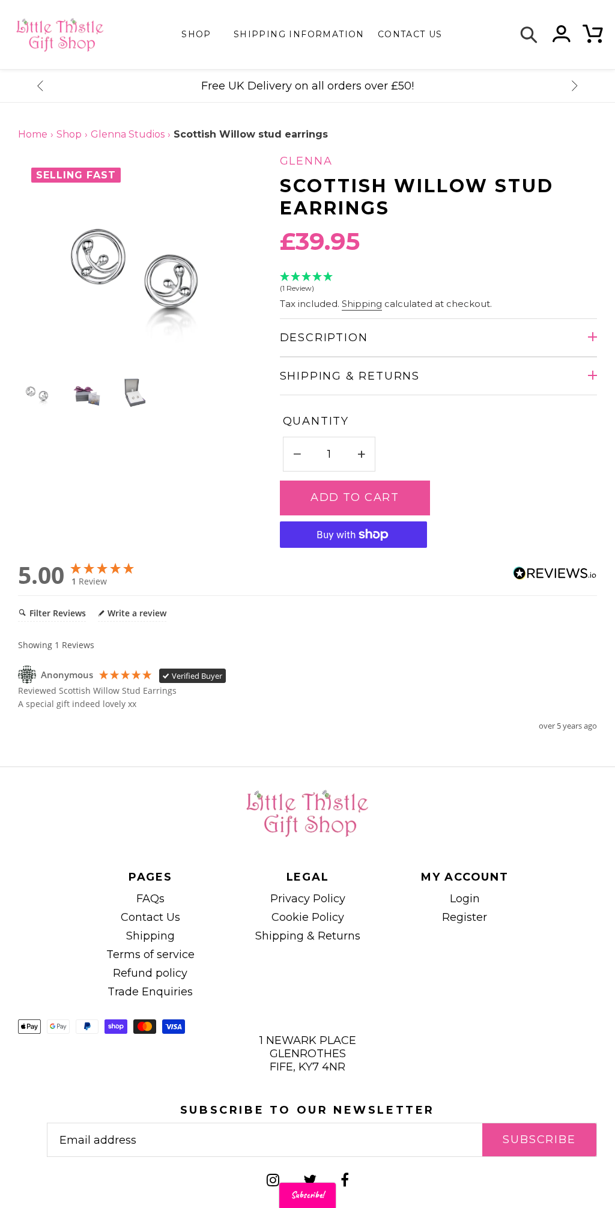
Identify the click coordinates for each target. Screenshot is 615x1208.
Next (575, 86)
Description (324, 337)
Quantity (316, 421)
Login (465, 898)
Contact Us (150, 917)
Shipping (362, 304)
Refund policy (150, 973)
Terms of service (150, 954)
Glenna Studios (128, 134)
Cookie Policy (307, 917)
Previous (40, 86)
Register (464, 917)
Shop (196, 34)
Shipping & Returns (350, 376)
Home (32, 134)
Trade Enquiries (150, 991)
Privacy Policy (307, 898)
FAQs (150, 898)
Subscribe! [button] (307, 1195)
